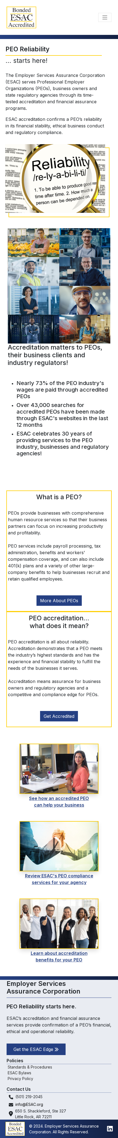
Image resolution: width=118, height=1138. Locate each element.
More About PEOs (59, 600)
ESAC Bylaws (19, 1072)
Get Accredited (59, 716)
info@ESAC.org (29, 1104)
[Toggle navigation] (105, 17)
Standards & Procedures (30, 1067)
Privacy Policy (20, 1078)
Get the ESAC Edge (34, 1049)
